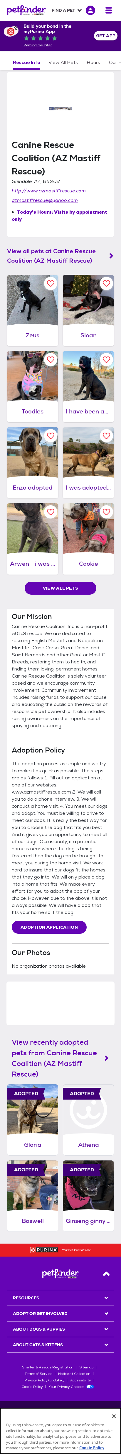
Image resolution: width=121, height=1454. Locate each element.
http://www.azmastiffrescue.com (49, 191)
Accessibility (80, 1380)
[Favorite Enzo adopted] (50, 435)
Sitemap (86, 1367)
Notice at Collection (74, 1373)
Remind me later (37, 45)
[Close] (113, 1416)
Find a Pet (63, 10)
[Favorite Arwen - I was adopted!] (50, 511)
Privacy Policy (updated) (44, 1380)
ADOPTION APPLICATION (49, 927)
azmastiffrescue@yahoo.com (45, 200)
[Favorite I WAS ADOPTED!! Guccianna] (106, 435)
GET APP (106, 35)
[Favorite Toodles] (50, 359)
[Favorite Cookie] (106, 511)
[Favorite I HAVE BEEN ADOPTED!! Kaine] (106, 359)
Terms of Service (38, 1373)
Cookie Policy (32, 1386)
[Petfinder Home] (26, 10)
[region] (60, 1431)
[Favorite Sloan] (106, 283)
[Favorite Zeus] (50, 283)
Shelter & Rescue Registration (47, 1367)
